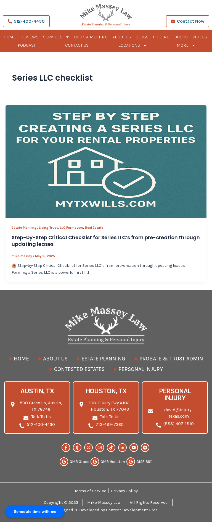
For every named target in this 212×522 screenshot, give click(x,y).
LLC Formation (71, 227)
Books (181, 36)
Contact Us (77, 45)
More (183, 45)
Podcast (27, 45)
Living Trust (48, 227)
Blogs (142, 36)
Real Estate (94, 227)
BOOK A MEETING (91, 36)
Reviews (29, 36)
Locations (129, 45)
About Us (121, 36)
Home (10, 36)
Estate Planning (24, 227)
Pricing (161, 36)
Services (52, 36)
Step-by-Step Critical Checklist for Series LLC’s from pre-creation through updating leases (106, 240)
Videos (199, 36)
